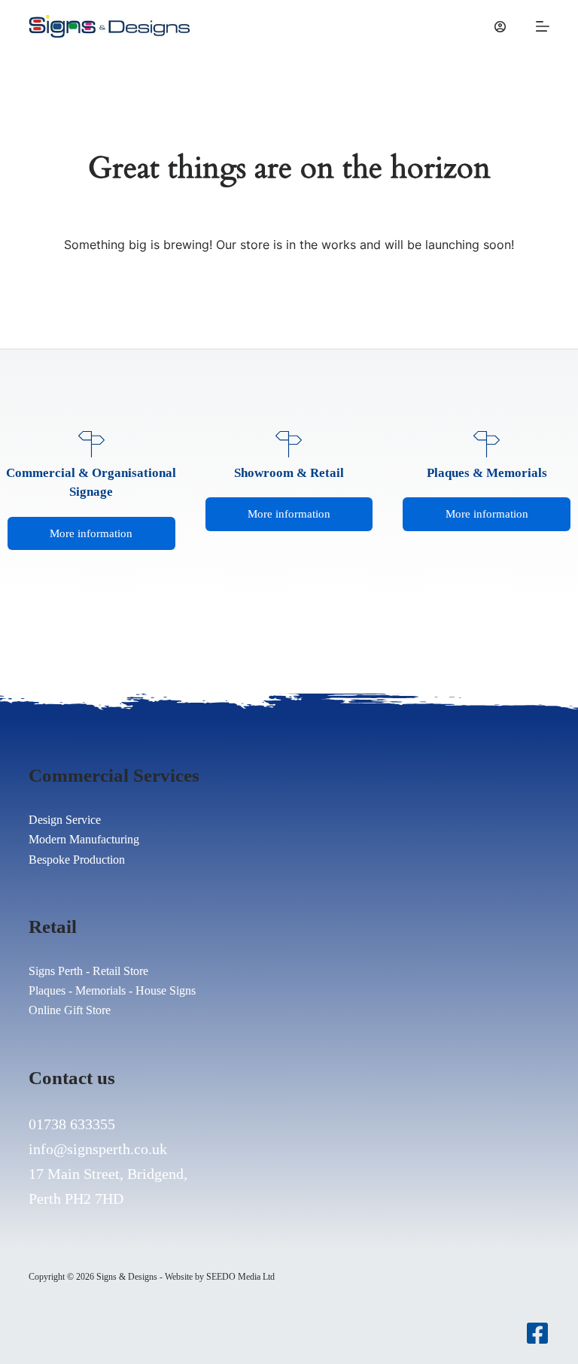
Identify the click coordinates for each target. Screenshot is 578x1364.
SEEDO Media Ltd (240, 1276)
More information (91, 533)
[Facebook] (537, 1333)
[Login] (500, 26)
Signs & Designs (126, 1276)
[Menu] (542, 26)
